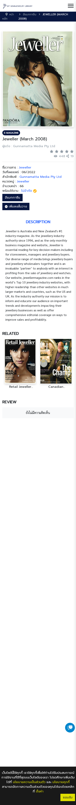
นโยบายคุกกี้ (61, 782)
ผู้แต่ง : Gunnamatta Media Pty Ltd (28, 146)
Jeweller (23, 181)
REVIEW (9, 402)
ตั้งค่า (39, 791)
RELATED (10, 333)
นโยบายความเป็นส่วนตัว (29, 782)
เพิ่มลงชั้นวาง (17, 206)
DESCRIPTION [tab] (38, 221)
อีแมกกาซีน (12, 197)
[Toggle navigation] (70, 6)
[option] (20, 363)
